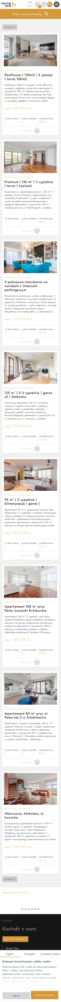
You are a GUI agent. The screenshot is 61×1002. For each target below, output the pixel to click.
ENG (30, 5)
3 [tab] (29, 909)
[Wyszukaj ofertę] (50, 4)
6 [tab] (39, 909)
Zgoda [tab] (10, 953)
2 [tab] (26, 909)
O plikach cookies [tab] (50, 953)
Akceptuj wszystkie (45, 994)
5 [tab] (35, 909)
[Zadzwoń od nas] (44, 4)
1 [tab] (22, 909)
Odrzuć (16, 995)
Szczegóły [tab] (29, 953)
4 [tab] (32, 909)
